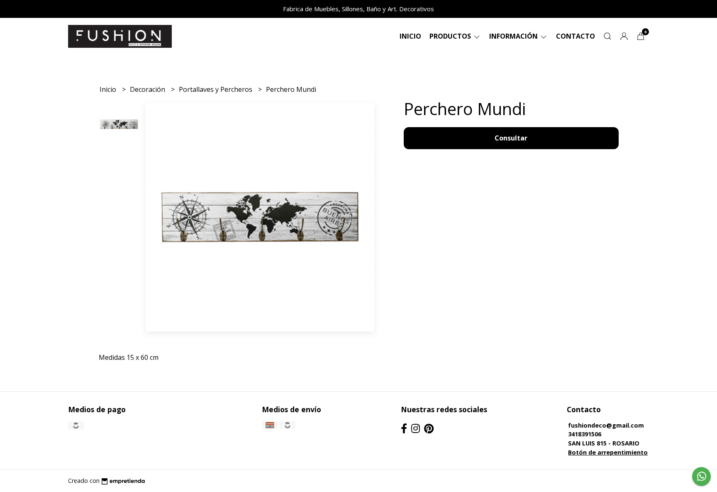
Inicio (410, 36)
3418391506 (584, 434)
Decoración (148, 89)
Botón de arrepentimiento (608, 452)
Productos (451, 36)
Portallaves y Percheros (216, 89)
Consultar (511, 138)
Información (514, 36)
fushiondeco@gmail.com (606, 425)
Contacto (575, 36)
